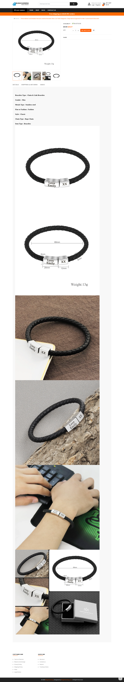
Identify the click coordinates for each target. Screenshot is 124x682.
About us (42, 659)
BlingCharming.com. (66, 680)
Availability (66, 23)
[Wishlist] (93, 30)
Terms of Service (19, 659)
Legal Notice (17, 672)
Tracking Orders (44, 667)
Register (98, 5)
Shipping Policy (18, 667)
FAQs (15, 669)
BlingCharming (49, 680)
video (42, 85)
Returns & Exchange (19, 662)
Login (93, 5)
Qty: (64, 30)
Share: (65, 37)
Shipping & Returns (29, 85)
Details (16, 85)
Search (42, 664)
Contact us (43, 662)
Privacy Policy (18, 664)
